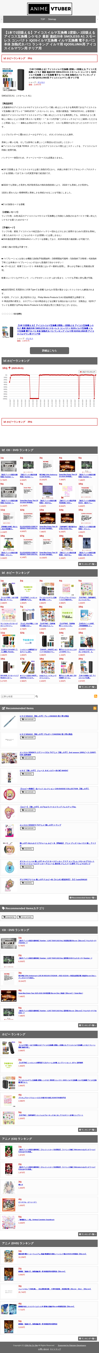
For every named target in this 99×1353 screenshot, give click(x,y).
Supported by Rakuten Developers (72, 1345)
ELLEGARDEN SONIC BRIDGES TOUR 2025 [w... (29, 527)
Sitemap (52, 19)
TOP (43, 19)
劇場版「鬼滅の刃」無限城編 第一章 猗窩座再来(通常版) (37, 1324)
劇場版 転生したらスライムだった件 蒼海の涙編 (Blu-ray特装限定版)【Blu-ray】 (46, 1306)
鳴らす (20, 1185)
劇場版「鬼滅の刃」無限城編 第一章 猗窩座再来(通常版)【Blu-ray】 (42, 1271)
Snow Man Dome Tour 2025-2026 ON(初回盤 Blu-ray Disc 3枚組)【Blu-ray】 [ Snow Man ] (50, 993)
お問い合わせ (43, 1349)
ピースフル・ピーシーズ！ (27, 1202)
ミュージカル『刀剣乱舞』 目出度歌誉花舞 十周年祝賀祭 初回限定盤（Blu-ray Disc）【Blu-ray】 (54, 1289)
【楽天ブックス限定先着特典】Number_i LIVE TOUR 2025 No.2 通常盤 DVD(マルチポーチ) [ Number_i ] (55, 958)
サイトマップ (55, 1349)
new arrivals (29, 719)
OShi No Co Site (31, 1345)
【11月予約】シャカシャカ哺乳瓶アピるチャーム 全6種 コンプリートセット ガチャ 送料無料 (50, 1063)
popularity (28, 774)
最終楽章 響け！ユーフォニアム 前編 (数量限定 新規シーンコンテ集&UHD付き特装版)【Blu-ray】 (52, 1254)
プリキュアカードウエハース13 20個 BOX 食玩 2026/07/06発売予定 (42, 1098)
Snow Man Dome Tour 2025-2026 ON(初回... (68, 475)
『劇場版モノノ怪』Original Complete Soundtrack (36, 1220)
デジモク (41, 82)
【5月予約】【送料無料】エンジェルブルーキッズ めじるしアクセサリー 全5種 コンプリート (50, 1115)
